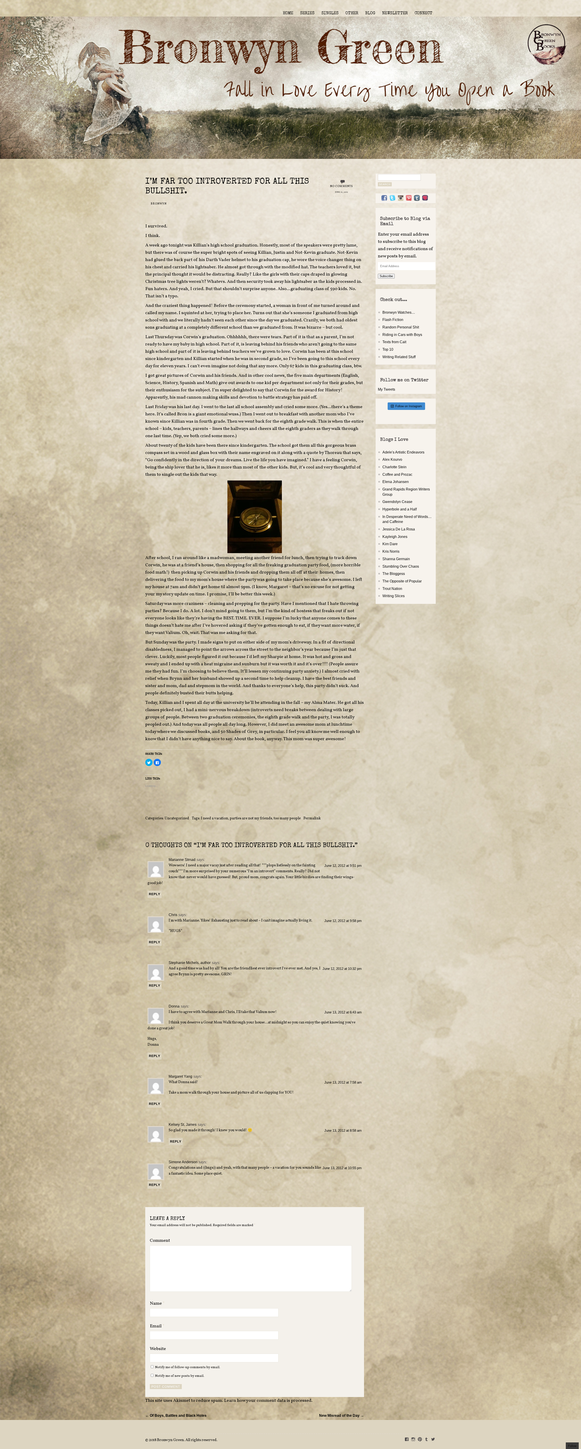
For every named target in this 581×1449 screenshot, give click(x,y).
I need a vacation (214, 818)
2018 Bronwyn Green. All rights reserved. (183, 1440)
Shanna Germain (396, 559)
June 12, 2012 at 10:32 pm (342, 969)
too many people (287, 818)
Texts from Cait (394, 342)
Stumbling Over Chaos (400, 566)
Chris (173, 915)
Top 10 (387, 349)
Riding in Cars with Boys (402, 335)
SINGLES (330, 13)
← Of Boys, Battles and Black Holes (176, 1415)
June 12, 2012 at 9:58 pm (343, 921)
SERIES (307, 13)
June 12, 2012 (341, 192)
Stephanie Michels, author (190, 963)
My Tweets (386, 389)
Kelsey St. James (183, 1124)
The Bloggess (393, 574)
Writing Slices (393, 596)
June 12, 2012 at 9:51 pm (343, 865)
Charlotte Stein (394, 467)
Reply (154, 894)
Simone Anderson (183, 1162)
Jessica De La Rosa (398, 529)
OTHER (351, 13)
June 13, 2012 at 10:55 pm (342, 1168)
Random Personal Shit (400, 327)
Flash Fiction (392, 320)
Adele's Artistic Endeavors (403, 452)
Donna (174, 1006)
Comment (160, 1240)
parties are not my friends (251, 818)
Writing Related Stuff (399, 357)
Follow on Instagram (408, 406)
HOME (288, 13)
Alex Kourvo (392, 459)
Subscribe (386, 276)
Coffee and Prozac (397, 474)
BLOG (370, 13)
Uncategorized (177, 818)
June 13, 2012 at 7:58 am (343, 1082)
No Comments (341, 186)
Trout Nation (392, 588)
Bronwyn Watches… (398, 312)
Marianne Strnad (182, 860)
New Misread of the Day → (341, 1415)
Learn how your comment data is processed (267, 1400)
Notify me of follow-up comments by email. (187, 1367)
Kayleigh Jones (394, 537)
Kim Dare (390, 544)
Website (158, 1349)
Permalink (312, 818)
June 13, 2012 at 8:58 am (343, 1130)
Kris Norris (390, 551)
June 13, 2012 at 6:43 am (343, 1012)
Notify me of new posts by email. (179, 1376)
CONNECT (423, 13)
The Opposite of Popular (402, 581)
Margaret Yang (180, 1076)
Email (157, 1326)
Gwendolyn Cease (397, 502)
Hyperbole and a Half (399, 509)
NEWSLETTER (395, 13)
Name (157, 1303)
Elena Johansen (395, 482)
